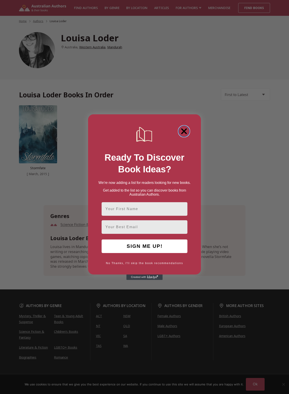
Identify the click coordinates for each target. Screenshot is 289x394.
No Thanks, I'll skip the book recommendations (144, 263)
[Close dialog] (184, 131)
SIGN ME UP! (145, 246)
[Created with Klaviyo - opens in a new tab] (144, 277)
